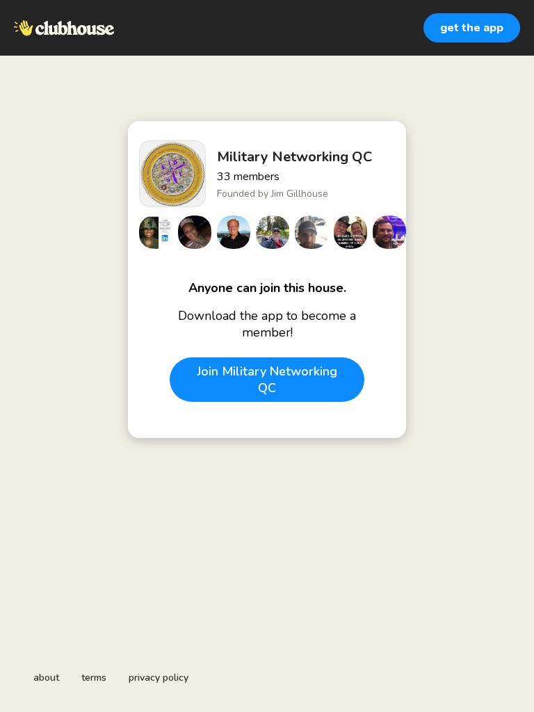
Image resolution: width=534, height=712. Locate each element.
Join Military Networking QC (267, 379)
